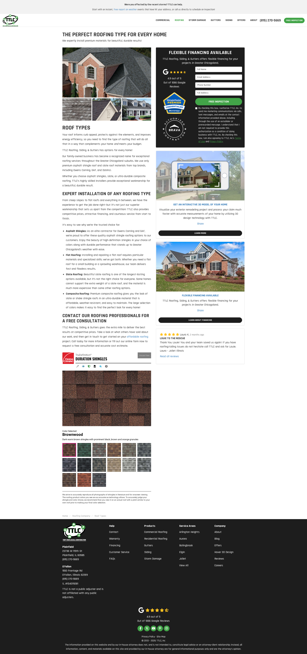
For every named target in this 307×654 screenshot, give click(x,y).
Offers (218, 545)
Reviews (219, 559)
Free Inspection (294, 20)
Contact (113, 532)
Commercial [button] (163, 20)
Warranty (114, 539)
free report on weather (125, 9)
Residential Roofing (155, 539)
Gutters (148, 545)
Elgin (182, 552)
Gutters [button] (216, 20)
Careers (218, 565)
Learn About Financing (200, 320)
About (217, 532)
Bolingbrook (186, 545)
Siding (147, 552)
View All (183, 565)
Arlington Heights (189, 532)
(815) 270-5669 (73, 553)
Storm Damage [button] (197, 20)
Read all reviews (169, 356)
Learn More (200, 233)
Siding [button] (228, 20)
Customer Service (119, 552)
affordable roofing (137, 337)
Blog (217, 539)
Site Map (161, 636)
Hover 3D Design (223, 552)
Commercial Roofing (155, 532)
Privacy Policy (216, 141)
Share (200, 224)
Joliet (182, 559)
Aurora (183, 539)
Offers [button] (241, 20)
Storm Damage (152, 559)
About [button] (253, 20)
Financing (114, 545)
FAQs (112, 559)
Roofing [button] (179, 20)
